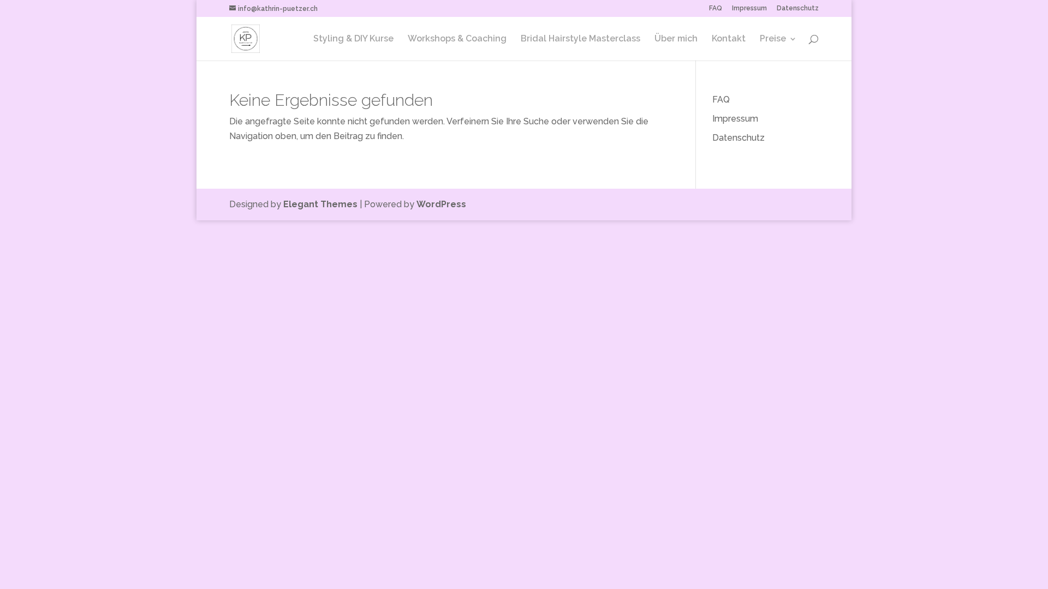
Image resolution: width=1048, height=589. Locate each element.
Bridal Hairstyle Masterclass (580, 39)
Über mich (676, 39)
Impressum (749, 8)
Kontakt (729, 39)
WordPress (441, 204)
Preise (773, 39)
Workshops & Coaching (457, 39)
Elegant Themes (320, 204)
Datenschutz (798, 8)
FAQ (715, 8)
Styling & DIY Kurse (353, 39)
